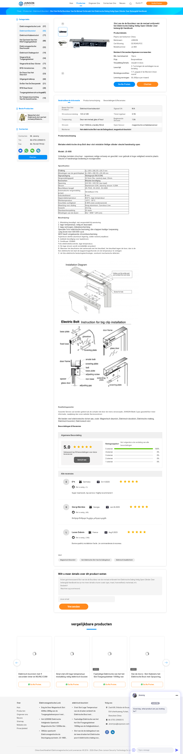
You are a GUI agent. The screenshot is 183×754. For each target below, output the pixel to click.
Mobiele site (22, 725)
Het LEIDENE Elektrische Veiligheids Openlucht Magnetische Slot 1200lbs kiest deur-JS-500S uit (54, 723)
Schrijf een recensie (81, 461)
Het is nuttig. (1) (82, 487)
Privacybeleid (22, 728)
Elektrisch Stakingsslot (33, 53)
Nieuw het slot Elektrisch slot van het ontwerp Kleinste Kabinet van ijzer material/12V (37, 117)
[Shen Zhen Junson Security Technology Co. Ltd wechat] (32, 150)
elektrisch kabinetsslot (33, 35)
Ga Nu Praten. (157, 3)
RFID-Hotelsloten (33, 68)
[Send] (177, 750)
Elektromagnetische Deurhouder (33, 47)
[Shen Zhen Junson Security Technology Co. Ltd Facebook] (107, 732)
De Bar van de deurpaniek (33, 84)
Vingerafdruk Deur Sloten (33, 64)
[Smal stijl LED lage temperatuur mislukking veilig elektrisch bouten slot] (72, 653)
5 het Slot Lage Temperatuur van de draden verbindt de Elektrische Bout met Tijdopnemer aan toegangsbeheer (85, 711)
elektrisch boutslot (33, 31)
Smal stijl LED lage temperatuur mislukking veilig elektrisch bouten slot (72, 677)
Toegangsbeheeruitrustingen (33, 93)
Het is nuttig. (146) (82, 538)
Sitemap (20, 721)
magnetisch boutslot (67, 560)
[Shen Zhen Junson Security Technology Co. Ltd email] (20, 150)
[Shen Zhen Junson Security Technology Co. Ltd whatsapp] (26, 150)
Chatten (33, 157)
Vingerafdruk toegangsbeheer (33, 58)
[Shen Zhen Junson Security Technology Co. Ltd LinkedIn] (113, 732)
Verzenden (74, 606)
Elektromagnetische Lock (33, 26)
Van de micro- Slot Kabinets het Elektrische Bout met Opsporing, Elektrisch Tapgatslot (146, 677)
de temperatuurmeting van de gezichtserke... (33, 98)
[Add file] (133, 750)
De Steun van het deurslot (33, 74)
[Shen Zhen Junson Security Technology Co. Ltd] (26, 4)
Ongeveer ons (22, 714)
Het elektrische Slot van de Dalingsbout (95, 560)
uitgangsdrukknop (33, 79)
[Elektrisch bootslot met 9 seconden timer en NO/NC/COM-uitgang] (34, 653)
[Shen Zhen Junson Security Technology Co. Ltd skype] (38, 150)
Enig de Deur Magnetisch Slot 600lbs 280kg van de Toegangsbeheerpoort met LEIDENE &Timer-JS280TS (53, 711)
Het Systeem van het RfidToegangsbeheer (33, 41)
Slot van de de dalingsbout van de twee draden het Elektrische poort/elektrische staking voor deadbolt (87, 735)
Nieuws (20, 718)
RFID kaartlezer (33, 88)
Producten (21, 711)
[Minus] (176, 695)
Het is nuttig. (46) (82, 512)
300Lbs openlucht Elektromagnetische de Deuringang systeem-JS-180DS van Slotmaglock (54, 735)
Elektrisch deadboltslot (124, 560)
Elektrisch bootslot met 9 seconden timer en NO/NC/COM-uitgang (33, 677)
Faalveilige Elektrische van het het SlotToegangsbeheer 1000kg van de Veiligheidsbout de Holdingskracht (86, 723)
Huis (18, 707)
